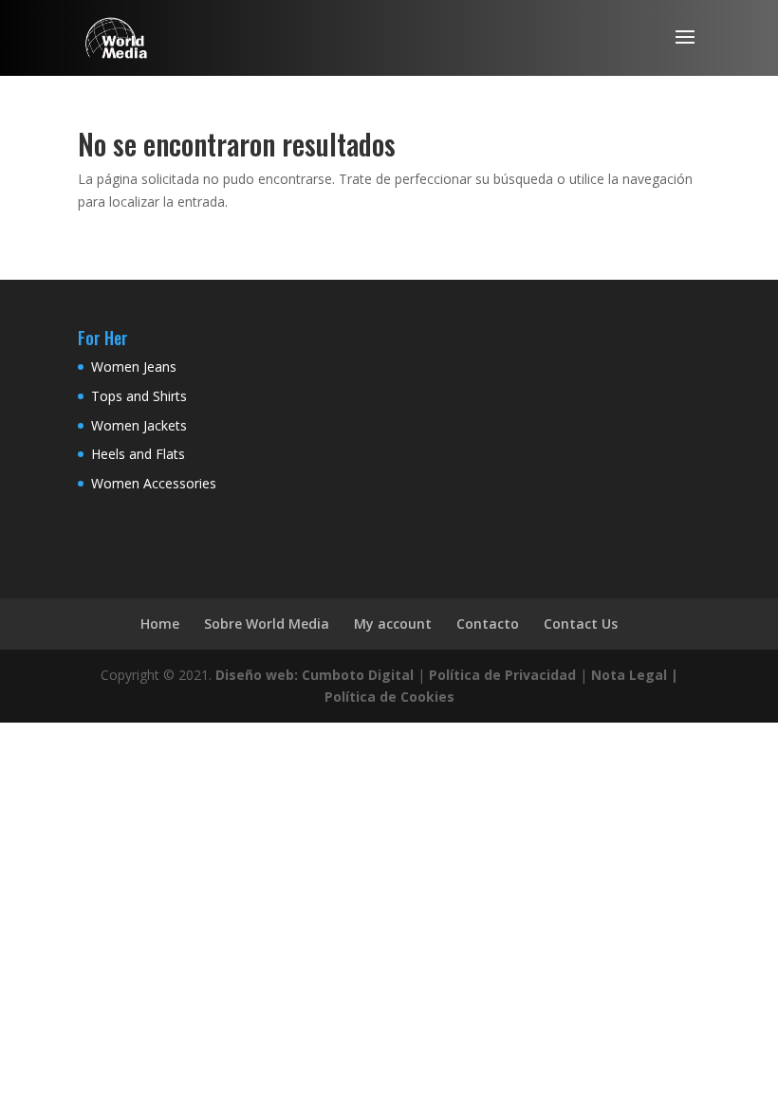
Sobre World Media (266, 624)
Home (159, 624)
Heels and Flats (138, 454)
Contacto (487, 624)
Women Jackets (139, 425)
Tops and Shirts (139, 396)
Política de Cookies (389, 697)
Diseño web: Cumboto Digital (314, 675)
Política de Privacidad (502, 675)
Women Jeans (133, 367)
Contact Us (581, 624)
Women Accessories (153, 483)
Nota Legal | (634, 675)
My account (393, 624)
